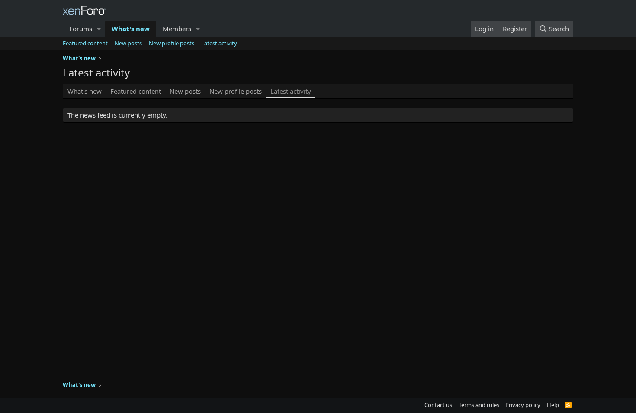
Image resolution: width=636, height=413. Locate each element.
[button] (99, 29)
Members (177, 28)
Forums (80, 28)
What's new (131, 28)
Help (553, 405)
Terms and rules (479, 405)
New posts (128, 43)
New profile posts (171, 43)
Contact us (438, 405)
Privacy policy (522, 405)
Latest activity (219, 43)
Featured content (85, 43)
